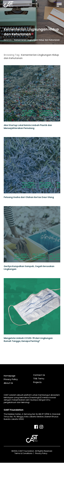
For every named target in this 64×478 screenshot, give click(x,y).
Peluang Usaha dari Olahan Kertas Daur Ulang (29, 197)
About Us (8, 383)
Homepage (9, 375)
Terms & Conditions (23, 453)
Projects (37, 382)
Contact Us (39, 375)
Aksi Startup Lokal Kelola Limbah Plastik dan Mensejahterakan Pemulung (28, 127)
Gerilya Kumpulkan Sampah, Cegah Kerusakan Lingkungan (29, 268)
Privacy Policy (11, 379)
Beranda (8, 40)
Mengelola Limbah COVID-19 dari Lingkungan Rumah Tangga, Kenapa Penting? (28, 340)
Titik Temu (38, 378)
